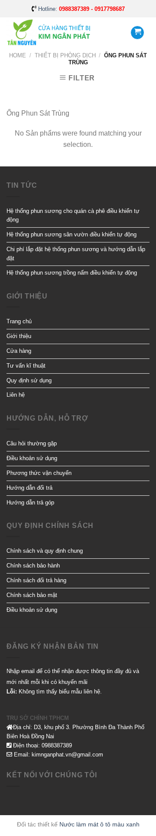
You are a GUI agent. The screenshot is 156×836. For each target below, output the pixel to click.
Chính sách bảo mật (31, 595)
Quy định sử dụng (29, 380)
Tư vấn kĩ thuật (26, 365)
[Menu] (111, 32)
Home (17, 55)
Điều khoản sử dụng (31, 458)
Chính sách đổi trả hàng (36, 580)
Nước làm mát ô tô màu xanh (99, 824)
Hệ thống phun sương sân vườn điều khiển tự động (71, 234)
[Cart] (137, 33)
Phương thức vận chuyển (39, 473)
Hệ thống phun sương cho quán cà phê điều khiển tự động (73, 215)
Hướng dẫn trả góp (30, 502)
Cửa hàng (18, 351)
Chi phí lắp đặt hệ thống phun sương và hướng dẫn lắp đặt (75, 254)
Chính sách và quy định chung (44, 550)
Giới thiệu (18, 336)
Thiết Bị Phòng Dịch (65, 55)
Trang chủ (19, 321)
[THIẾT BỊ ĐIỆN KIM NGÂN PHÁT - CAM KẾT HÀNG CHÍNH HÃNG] (49, 32)
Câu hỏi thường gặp (31, 443)
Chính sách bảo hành (33, 565)
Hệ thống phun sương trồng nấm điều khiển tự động (71, 272)
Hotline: (81, 9)
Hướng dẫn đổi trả (29, 487)
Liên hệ (15, 394)
